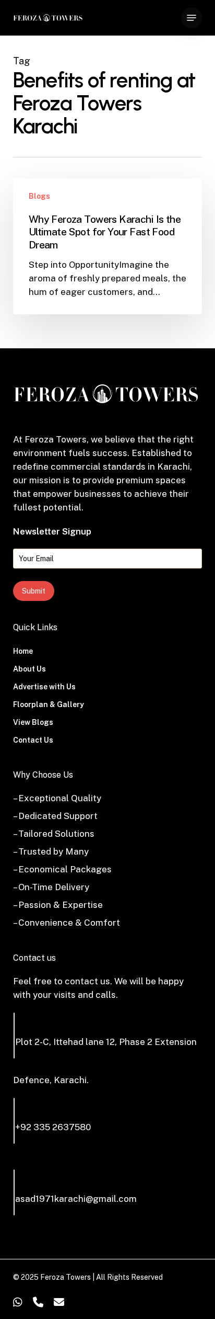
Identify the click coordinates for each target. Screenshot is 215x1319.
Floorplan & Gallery (48, 704)
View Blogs (33, 722)
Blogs (39, 196)
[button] (191, 18)
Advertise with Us (44, 687)
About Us (29, 669)
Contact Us (33, 740)
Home (23, 651)
